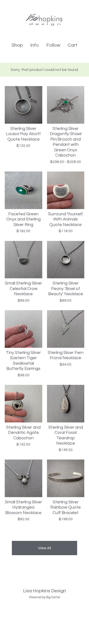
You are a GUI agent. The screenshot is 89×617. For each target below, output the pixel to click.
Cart (73, 45)
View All (44, 548)
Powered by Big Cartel (44, 597)
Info (34, 45)
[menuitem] (17, 45)
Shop (17, 45)
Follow (53, 45)
